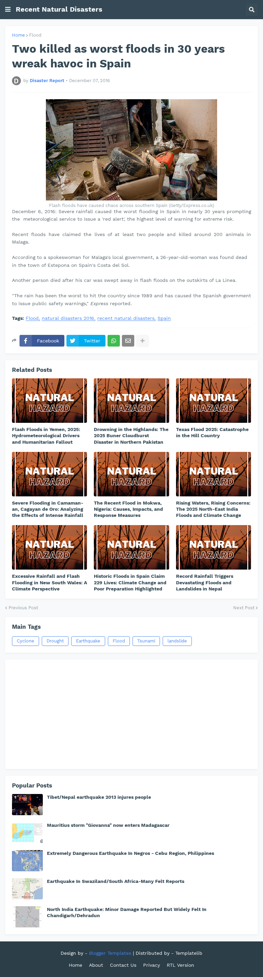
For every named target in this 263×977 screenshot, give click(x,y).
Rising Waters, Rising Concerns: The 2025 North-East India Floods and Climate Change (213, 509)
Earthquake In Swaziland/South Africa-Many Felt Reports (115, 881)
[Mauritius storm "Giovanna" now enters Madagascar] (27, 832)
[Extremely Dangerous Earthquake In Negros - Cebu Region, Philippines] (27, 860)
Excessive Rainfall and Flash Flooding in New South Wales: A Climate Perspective (49, 582)
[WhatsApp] (114, 341)
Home (18, 35)
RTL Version (180, 965)
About (96, 965)
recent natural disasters (125, 318)
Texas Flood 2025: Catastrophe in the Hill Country (212, 432)
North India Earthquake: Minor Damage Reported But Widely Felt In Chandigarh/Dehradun (126, 912)
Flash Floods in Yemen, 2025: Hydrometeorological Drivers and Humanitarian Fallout (46, 435)
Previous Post (23, 607)
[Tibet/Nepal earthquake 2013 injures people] (27, 804)
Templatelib (188, 953)
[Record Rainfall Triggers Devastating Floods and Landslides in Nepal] (213, 547)
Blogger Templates (110, 953)
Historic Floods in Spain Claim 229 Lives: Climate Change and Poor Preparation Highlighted (130, 582)
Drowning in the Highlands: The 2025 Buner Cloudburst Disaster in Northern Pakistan (131, 435)
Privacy (151, 965)
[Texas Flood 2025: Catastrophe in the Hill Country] (213, 400)
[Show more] (142, 341)
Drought (55, 640)
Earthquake (88, 640)
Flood (35, 35)
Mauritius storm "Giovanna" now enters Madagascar (108, 825)
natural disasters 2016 (68, 318)
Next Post (243, 607)
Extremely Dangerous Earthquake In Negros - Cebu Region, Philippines (130, 853)
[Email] (128, 341)
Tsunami (146, 640)
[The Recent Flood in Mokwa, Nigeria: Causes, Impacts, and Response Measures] (131, 474)
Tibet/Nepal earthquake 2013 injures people (99, 797)
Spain (164, 318)
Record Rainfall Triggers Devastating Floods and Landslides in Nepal (204, 582)
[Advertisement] (131, 714)
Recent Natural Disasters (59, 9)
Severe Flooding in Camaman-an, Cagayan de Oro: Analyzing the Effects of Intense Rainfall (47, 509)
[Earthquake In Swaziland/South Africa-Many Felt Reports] (27, 888)
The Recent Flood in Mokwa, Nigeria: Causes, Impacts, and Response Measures (128, 509)
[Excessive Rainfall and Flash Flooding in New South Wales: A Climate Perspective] (49, 547)
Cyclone (25, 640)
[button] (8, 9)
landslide (177, 640)
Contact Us (123, 965)
